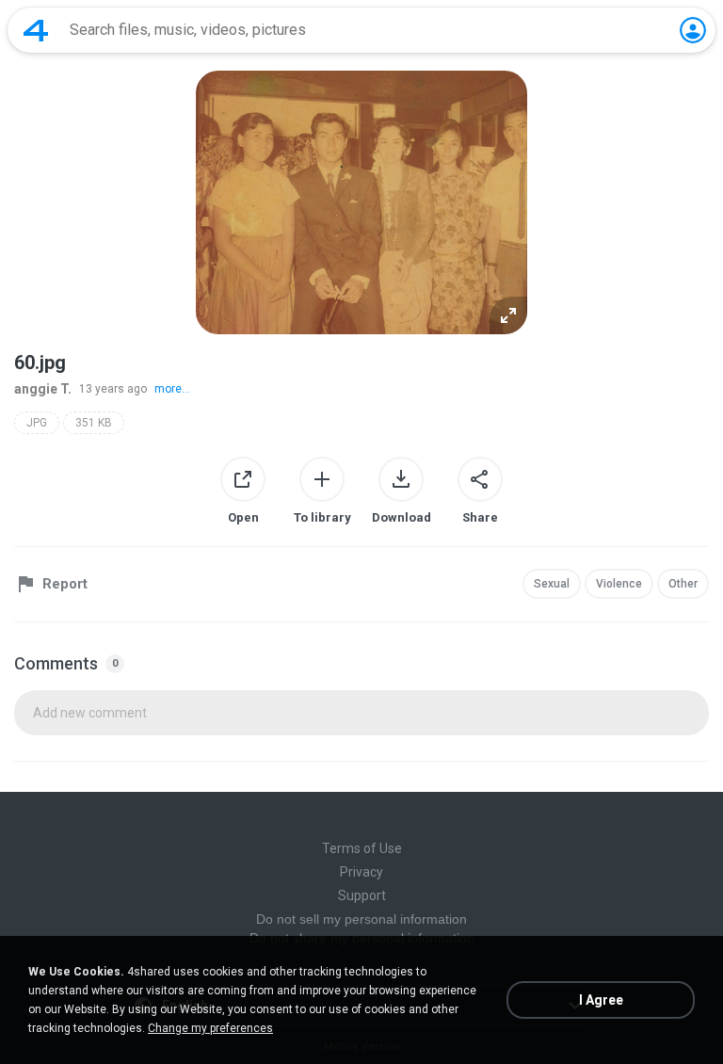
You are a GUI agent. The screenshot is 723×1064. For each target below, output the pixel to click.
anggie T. (43, 388)
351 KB (93, 422)
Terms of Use (362, 848)
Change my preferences (210, 1028)
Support (362, 895)
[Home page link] (36, 30)
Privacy (361, 871)
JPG (36, 422)
